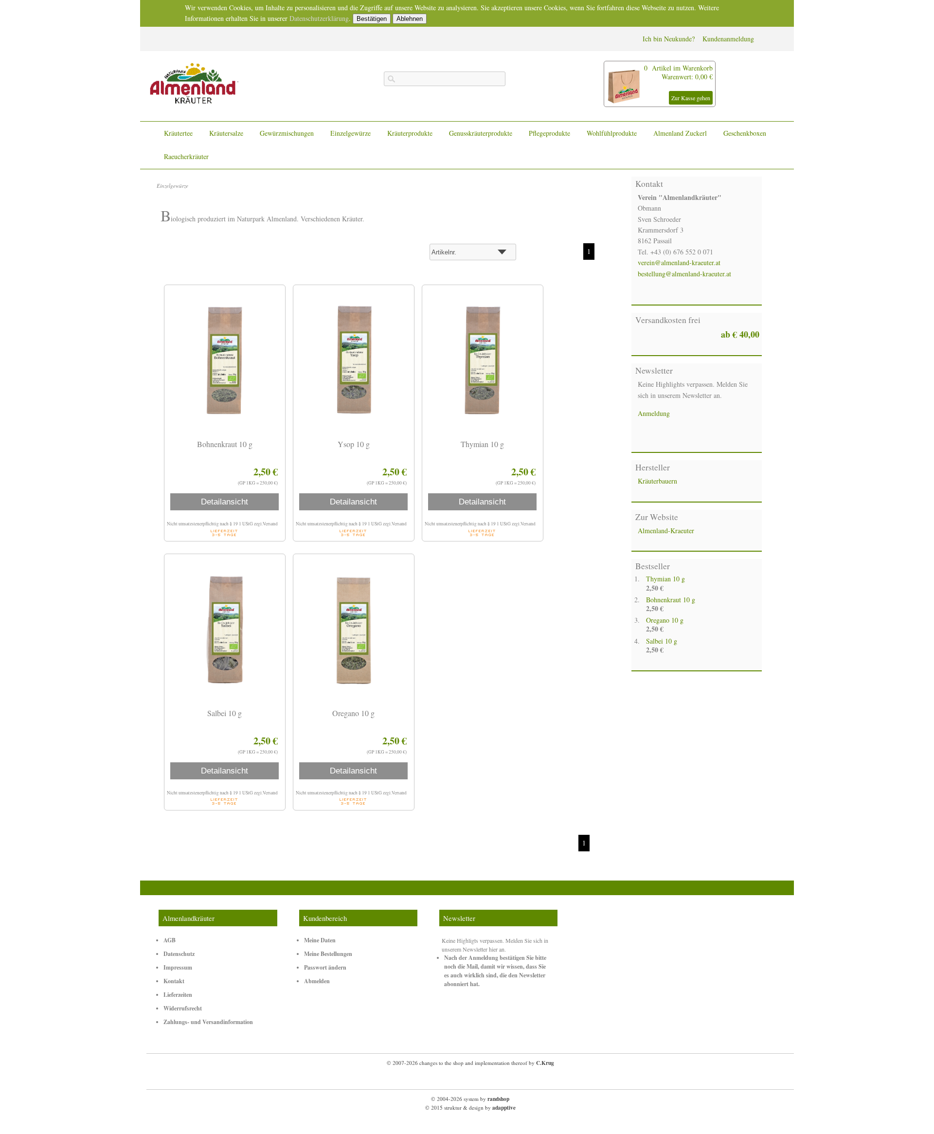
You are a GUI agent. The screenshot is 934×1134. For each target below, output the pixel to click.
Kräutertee (178, 133)
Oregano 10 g (664, 620)
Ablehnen (409, 18)
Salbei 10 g (661, 641)
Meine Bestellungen (328, 954)
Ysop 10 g (354, 444)
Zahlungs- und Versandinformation (208, 1022)
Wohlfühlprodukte (612, 133)
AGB (169, 940)
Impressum (177, 967)
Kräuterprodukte (409, 133)
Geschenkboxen (744, 133)
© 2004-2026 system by (470, 1098)
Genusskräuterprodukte (480, 133)
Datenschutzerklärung (319, 18)
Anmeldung (654, 413)
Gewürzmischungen (287, 133)
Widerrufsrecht (182, 1008)
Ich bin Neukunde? (669, 38)
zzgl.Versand (266, 524)
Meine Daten (320, 940)
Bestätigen (372, 18)
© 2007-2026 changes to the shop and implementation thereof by (470, 1062)
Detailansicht (224, 501)
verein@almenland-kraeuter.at (679, 262)
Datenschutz (179, 954)
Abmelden (317, 981)
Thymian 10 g (665, 578)
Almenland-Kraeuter (666, 530)
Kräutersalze (226, 133)
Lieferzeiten (177, 994)
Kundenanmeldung (728, 38)
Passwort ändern (325, 967)
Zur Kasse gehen (690, 98)
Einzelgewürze (350, 133)
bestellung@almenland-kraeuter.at (684, 273)
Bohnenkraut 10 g (670, 599)
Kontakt (173, 981)
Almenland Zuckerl (680, 133)
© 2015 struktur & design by (470, 1107)
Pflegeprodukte (549, 133)
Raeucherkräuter (186, 156)
